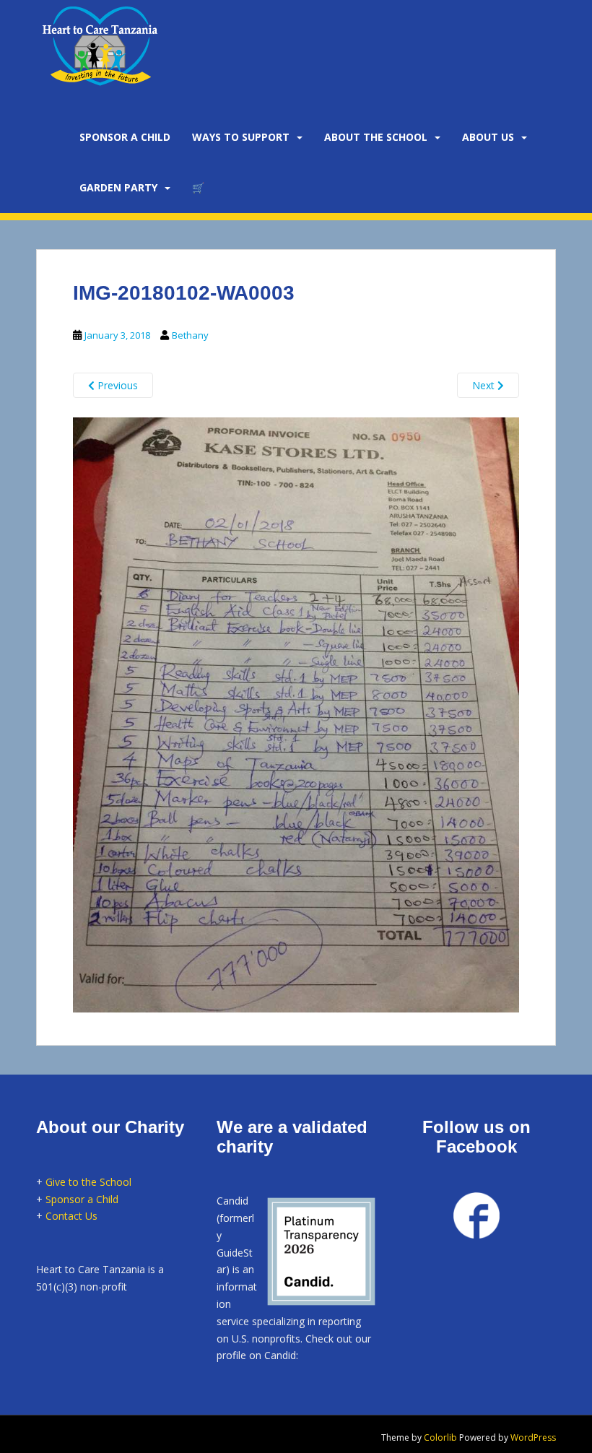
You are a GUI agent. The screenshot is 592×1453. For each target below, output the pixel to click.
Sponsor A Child (124, 137)
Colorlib (440, 1437)
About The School (375, 137)
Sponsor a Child (81, 1199)
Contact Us (71, 1216)
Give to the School (88, 1182)
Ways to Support (241, 137)
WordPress (533, 1437)
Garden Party (118, 187)
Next (484, 385)
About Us (488, 137)
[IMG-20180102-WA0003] (296, 712)
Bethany (190, 335)
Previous (116, 385)
